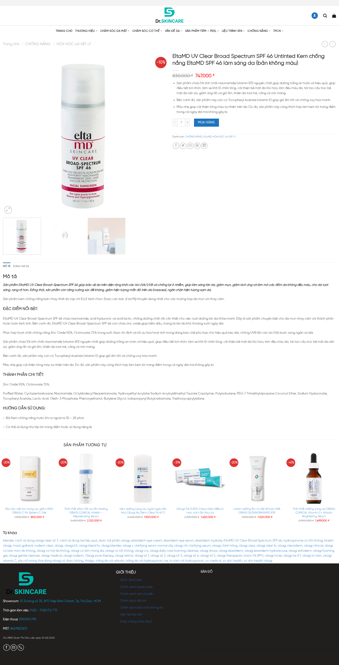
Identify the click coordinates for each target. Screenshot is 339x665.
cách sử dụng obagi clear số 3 (36, 540)
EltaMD (207, 136)
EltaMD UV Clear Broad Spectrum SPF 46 (253, 540)
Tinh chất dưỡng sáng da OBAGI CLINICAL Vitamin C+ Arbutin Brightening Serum (314, 512)
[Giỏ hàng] (334, 15)
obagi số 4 (191, 555)
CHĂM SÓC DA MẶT (113, 31)
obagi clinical (313, 545)
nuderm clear (43, 545)
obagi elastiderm (231, 550)
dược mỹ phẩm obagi (114, 540)
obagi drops (208, 550)
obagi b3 (71, 545)
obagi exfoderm (300, 550)
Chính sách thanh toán (136, 587)
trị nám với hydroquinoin (187, 560)
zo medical (213, 560)
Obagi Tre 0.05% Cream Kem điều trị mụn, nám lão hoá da (200, 510)
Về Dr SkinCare (130, 580)
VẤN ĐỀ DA (172, 31)
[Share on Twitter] (183, 146)
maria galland (23, 545)
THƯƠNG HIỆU (85, 31)
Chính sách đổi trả (133, 600)
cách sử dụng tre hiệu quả (78, 540)
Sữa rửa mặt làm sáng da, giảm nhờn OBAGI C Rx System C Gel (29, 510)
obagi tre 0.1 (292, 555)
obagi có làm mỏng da (87, 550)
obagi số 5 (207, 555)
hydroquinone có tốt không (303, 540)
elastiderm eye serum (179, 540)
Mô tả (6, 266)
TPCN (277, 31)
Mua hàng (206, 122)
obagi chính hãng (224, 545)
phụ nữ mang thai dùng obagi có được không (50, 560)
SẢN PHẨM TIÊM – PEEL (201, 31)
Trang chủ (64, 31)
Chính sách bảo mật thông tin (141, 607)
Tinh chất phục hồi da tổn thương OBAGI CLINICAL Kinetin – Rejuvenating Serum (86, 512)
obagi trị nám (312, 555)
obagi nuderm (73, 555)
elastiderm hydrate (208, 540)
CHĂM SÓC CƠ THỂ (145, 31)
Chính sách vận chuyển (136, 594)
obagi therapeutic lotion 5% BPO (240, 555)
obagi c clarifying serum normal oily (148, 545)
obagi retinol (124, 555)
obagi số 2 (157, 555)
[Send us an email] (13, 647)
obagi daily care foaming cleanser (174, 550)
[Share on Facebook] (176, 146)
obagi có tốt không (119, 550)
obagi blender (111, 545)
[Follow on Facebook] (6, 647)
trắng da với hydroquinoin (144, 560)
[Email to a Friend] (190, 146)
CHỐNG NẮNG (258, 31)
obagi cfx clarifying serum (192, 545)
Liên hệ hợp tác (131, 614)
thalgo (89, 560)
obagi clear (247, 545)
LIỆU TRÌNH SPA (232, 31)
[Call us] (20, 647)
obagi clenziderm (290, 545)
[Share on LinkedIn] (204, 146)
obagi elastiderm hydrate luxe (266, 550)
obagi (59, 545)
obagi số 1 (142, 555)
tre (166, 560)
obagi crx (141, 550)
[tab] (6, 266)
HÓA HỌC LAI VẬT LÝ (73, 44)
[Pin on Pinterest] (197, 146)
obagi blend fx (89, 545)
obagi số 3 (174, 555)
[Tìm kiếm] (325, 15)
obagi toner (273, 555)
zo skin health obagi (258, 560)
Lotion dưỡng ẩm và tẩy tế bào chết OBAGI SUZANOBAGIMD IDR (256, 510)
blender (8, 540)
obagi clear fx (266, 545)
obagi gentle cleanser (24, 555)
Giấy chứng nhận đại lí (136, 621)
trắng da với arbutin (110, 560)
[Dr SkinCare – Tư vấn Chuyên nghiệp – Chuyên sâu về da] (169, 15)
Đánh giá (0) (21, 266)
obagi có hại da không (53, 550)
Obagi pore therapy (99, 555)
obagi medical (51, 555)
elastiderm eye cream (146, 540)
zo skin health (232, 560)
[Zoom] (8, 210)
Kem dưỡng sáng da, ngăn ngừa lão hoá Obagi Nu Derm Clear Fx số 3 (143, 510)
